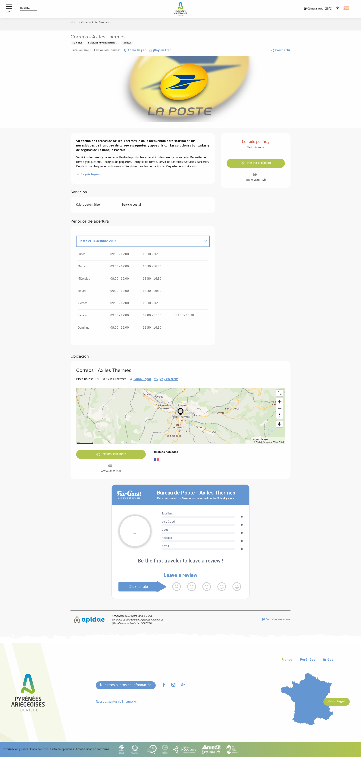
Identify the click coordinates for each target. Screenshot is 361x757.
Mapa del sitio (39, 749)
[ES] (347, 8)
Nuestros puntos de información (126, 685)
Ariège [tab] (328, 660)
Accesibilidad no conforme (92, 749)
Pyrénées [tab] (307, 660)
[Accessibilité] (337, 8)
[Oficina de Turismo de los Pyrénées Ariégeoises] (180, 9)
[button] (25, 8)
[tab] (139, 241)
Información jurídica (15, 749)
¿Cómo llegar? (337, 701)
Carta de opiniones (62, 749)
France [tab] (286, 660)
